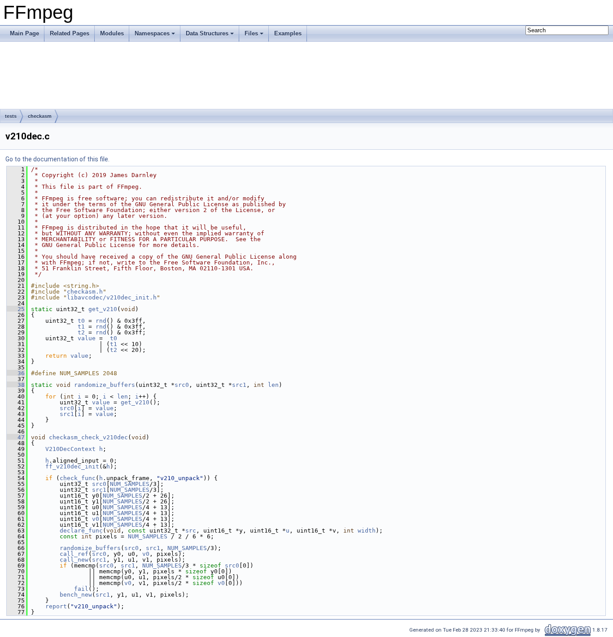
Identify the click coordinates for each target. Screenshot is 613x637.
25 (16, 309)
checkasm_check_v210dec (88, 437)
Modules (112, 33)
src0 (182, 384)
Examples (288, 33)
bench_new (76, 594)
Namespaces (152, 33)
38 (16, 384)
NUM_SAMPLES (129, 484)
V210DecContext (70, 449)
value (87, 338)
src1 (239, 384)
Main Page (24, 33)
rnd (101, 320)
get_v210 (102, 309)
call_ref (74, 553)
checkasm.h (85, 291)
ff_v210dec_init (72, 466)
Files (251, 33)
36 (16, 373)
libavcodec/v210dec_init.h (112, 297)
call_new (74, 559)
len (273, 384)
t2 (81, 332)
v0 (95, 519)
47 (16, 437)
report (56, 606)
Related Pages (69, 33)
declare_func (81, 530)
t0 (81, 320)
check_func (78, 478)
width (367, 530)
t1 (81, 326)
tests (11, 116)
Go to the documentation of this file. (57, 159)
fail (81, 588)
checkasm (40, 116)
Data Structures (207, 33)
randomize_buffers (104, 384)
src (190, 530)
